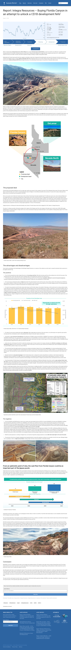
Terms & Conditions (7, 646)
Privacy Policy (15, 646)
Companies (41, 3)
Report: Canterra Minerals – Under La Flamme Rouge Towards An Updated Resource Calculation (43, 637)
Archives (20, 646)
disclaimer (55, 598)
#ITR (31, 602)
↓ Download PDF (35, 48)
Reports (24, 3)
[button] (19, 450)
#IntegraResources (24, 602)
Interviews (30, 3)
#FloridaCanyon (12, 602)
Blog (20, 3)
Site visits (35, 3)
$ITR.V (39, 602)
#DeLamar (6, 602)
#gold (18, 602)
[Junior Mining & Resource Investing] (10, 3)
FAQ (46, 3)
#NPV (35, 602)
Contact (49, 3)
